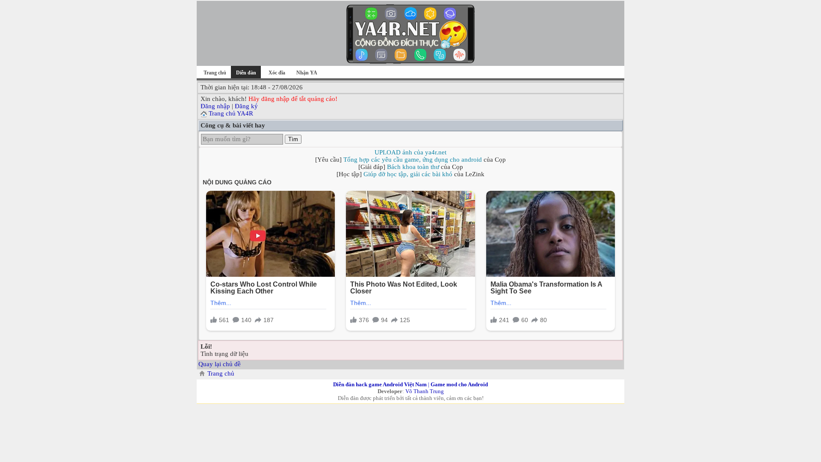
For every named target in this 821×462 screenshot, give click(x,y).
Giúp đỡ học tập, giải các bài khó (407, 174)
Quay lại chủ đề (219, 364)
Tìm (293, 139)
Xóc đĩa (277, 73)
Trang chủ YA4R (231, 113)
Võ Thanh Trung (424, 391)
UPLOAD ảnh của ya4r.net (410, 152)
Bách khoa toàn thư (413, 166)
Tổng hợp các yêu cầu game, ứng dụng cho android (412, 159)
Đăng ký (246, 106)
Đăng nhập (215, 106)
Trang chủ (215, 73)
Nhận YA (306, 73)
